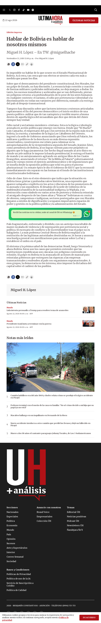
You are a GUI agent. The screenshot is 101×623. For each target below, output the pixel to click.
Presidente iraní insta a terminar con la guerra (29, 324)
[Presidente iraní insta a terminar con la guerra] (88, 323)
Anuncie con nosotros (49, 507)
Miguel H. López (23, 290)
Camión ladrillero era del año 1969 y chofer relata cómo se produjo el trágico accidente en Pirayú (52, 396)
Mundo (10, 308)
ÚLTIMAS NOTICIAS (83, 20)
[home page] (51, 20)
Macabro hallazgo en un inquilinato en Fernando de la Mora (39, 415)
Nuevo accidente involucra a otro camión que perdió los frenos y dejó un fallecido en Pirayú (50, 424)
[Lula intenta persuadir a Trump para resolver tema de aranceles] (88, 310)
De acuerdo (89, 617)
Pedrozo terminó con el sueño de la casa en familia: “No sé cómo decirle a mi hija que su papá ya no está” (52, 406)
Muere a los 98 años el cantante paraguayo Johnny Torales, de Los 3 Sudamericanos (51, 433)
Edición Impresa (14, 32)
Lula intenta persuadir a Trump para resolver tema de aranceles (37, 310)
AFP (31, 314)
